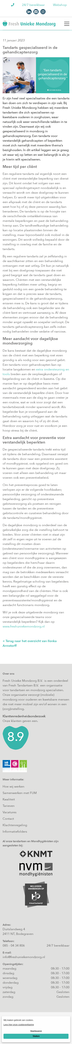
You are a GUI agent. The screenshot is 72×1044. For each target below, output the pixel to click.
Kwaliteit (9, 799)
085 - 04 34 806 (14, 945)
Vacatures (9, 812)
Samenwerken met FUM (20, 793)
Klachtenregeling (15, 825)
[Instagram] (43, 11)
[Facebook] (36, 11)
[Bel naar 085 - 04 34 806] (13, 5)
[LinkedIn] (29, 11)
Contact (8, 819)
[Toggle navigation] (66, 23)
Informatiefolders (15, 831)
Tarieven (9, 806)
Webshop (60, 5)
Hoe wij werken (13, 786)
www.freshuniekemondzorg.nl (24, 626)
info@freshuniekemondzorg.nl (24, 957)
